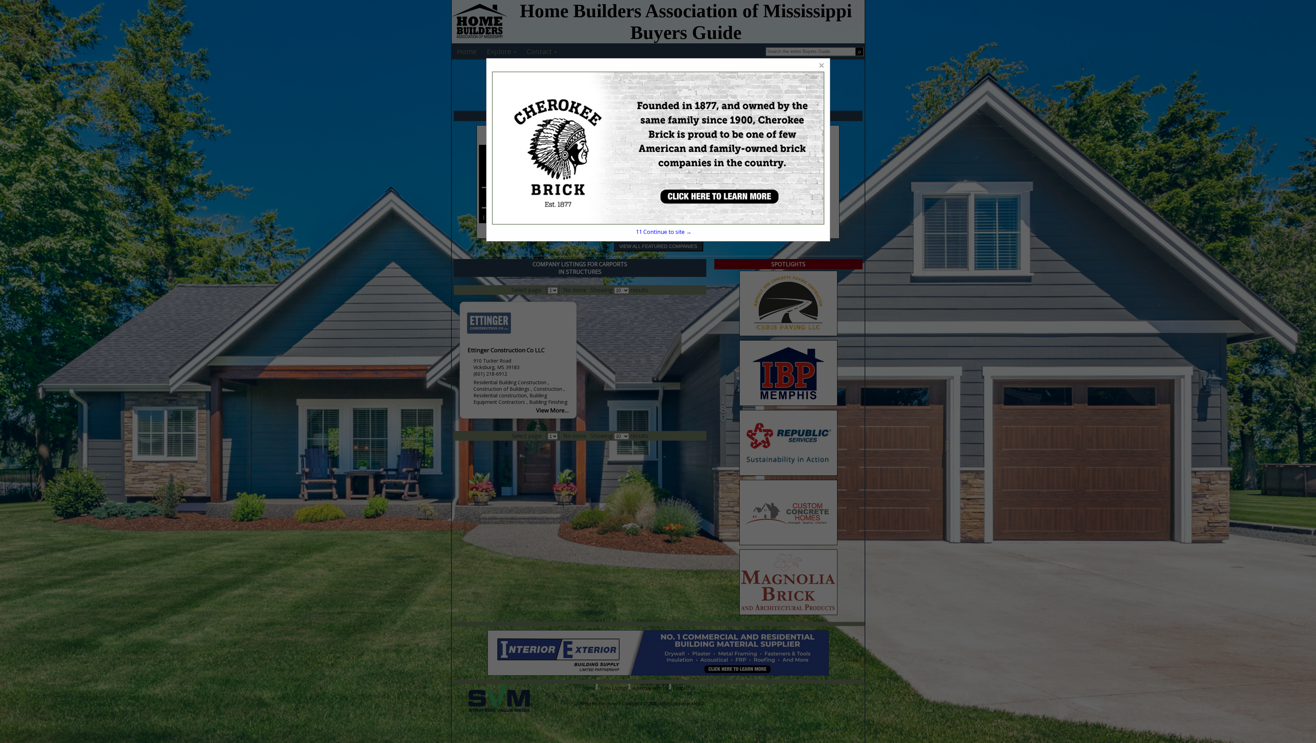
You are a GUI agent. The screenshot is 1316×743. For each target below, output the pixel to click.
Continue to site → (663, 232)
